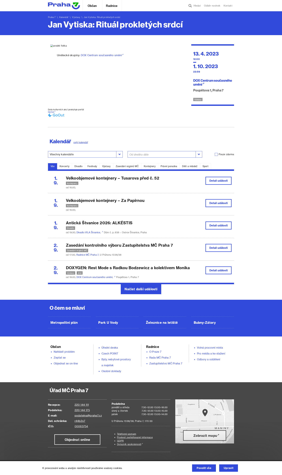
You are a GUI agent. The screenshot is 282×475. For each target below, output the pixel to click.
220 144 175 (82, 410)
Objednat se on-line (66, 363)
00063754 (81, 426)
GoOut (51, 112)
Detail (218, 180)
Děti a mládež (189, 166)
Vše (53, 166)
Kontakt (228, 5)
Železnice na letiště (162, 322)
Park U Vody (108, 322)
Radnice (112, 5)
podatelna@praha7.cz (88, 415)
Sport (205, 166)
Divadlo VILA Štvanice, (89, 232)
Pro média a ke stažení (211, 353)
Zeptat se (60, 357)
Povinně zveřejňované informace (135, 437)
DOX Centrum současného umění (101, 55)
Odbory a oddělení (208, 359)
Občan (92, 5)
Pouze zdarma (226, 154)
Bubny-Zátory (205, 322)
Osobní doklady (111, 371)
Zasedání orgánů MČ (127, 166)
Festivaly (92, 166)
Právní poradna (169, 166)
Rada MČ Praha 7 (160, 357)
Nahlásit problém (64, 351)
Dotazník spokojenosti (129, 444)
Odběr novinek (212, 5)
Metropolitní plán (64, 322)
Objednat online (77, 440)
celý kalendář (80, 142)
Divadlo (78, 166)
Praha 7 (52, 17)
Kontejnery (150, 166)
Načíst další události (141, 289)
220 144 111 (82, 404)
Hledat (196, 5)
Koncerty (64, 166)
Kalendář (63, 17)
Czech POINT (110, 353)
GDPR (120, 440)
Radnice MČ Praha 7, (88, 254)
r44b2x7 (80, 420)
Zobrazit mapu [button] (205, 435)
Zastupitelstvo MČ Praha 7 (165, 363)
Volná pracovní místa (210, 347)
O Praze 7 (155, 351)
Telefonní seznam (126, 434)
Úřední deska (110, 347)
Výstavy (106, 166)
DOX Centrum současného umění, (95, 277)
